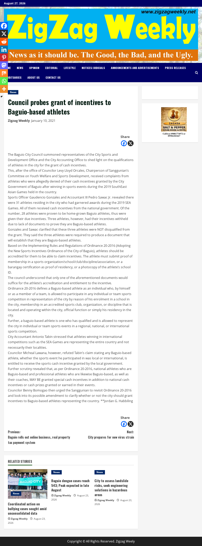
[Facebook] (124, 143)
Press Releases (175, 68)
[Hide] (1, 96)
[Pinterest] (4, 57)
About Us (33, 77)
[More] (4, 89)
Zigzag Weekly (19, 120)
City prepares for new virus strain (111, 435)
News (20, 68)
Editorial (51, 68)
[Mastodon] (4, 65)
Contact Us (53, 77)
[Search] (196, 72)
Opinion (34, 68)
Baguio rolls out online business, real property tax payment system (39, 437)
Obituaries (14, 77)
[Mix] (4, 73)
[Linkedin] (4, 49)
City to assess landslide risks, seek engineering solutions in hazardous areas (111, 487)
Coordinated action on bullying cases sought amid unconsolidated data (27, 508)
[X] (131, 143)
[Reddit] (4, 42)
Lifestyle (70, 68)
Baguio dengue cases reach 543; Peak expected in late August (70, 485)
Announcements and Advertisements (135, 68)
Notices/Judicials (93, 68)
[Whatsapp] (4, 81)
